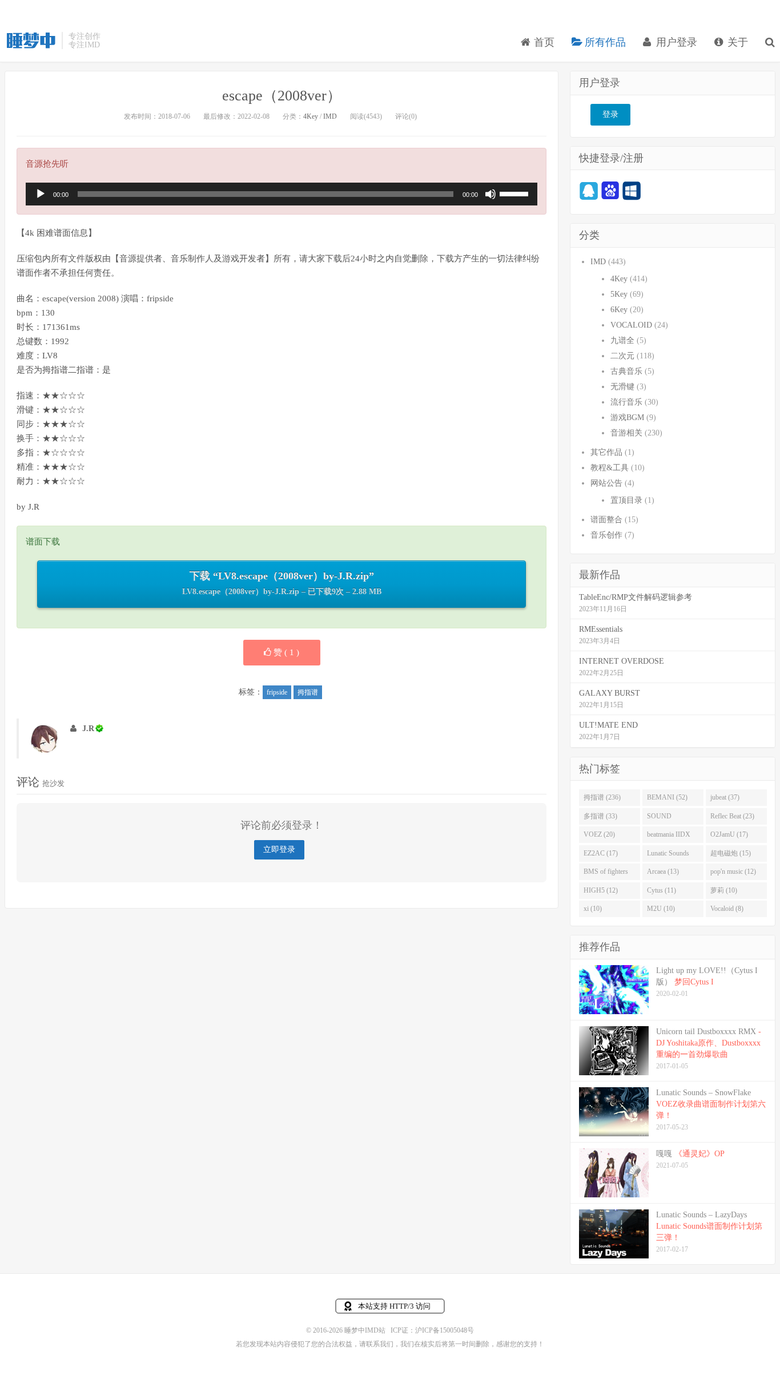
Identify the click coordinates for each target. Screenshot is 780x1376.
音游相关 (626, 433)
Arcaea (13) (663, 871)
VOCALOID (631, 325)
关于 (736, 42)
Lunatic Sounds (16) (668, 855)
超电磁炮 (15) (730, 853)
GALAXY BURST (609, 693)
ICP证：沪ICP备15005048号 (432, 1330)
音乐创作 (606, 535)
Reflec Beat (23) (732, 816)
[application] (281, 194)
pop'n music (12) (733, 871)
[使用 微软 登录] (631, 190)
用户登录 (675, 42)
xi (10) (593, 909)
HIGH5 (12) (601, 890)
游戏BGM (627, 417)
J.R (88, 728)
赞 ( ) (285, 652)
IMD (330, 116)
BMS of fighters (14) (606, 873)
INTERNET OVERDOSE (621, 661)
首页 (542, 42)
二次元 (622, 356)
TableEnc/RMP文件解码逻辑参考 (635, 597)
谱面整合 (606, 519)
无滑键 (622, 386)
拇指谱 (307, 692)
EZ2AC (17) (601, 853)
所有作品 (604, 42)
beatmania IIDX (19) (668, 836)
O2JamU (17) (729, 834)
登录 (610, 114)
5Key (619, 294)
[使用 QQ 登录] (589, 190)
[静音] (490, 194)
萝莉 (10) (723, 890)
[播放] (40, 194)
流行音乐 (626, 402)
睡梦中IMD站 (30, 40)
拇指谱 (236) (602, 797)
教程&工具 (609, 467)
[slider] (516, 193)
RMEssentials (600, 629)
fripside (277, 692)
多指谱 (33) (600, 816)
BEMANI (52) (667, 797)
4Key (310, 116)
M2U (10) (661, 909)
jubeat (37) (724, 797)
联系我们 (379, 1344)
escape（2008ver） (281, 95)
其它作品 (606, 452)
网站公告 (606, 483)
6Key (619, 309)
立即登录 (279, 849)
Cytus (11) (661, 890)
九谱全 (622, 340)
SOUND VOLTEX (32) (667, 818)
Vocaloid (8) (726, 909)
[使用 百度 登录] (610, 190)
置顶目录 (626, 500)
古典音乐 (626, 371)
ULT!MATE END (608, 725)
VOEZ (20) (599, 834)
